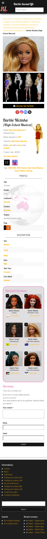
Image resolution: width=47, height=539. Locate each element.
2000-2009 (12, 168)
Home (5, 19)
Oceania (7, 202)
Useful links (8, 475)
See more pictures (11, 156)
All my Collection (15, 19)
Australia (7, 210)
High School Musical (16, 130)
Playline (22, 171)
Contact (7, 469)
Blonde (6, 245)
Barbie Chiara (40, 532)
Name (5, 423)
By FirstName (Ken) (11, 524)
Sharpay (29, 171)
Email (5, 433)
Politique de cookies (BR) (13, 486)
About (6, 472)
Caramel (7, 272)
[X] (29, 112)
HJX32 (6, 148)
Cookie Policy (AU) (10, 492)
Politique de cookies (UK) (13, 480)
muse (20, 145)
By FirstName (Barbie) (12, 521)
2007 (19, 137)
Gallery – (31, 521)
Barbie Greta (39, 521)
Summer (7, 280)
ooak (10, 145)
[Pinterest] (17, 112)
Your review (8, 408)
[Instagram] (21, 112)
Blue (5, 264)
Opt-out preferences (11, 483)
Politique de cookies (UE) (13, 477)
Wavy (6, 256)
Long (6, 250)
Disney (23, 168)
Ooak (17, 171)
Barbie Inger (39, 526)
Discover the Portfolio (25, 106)
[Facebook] (25, 112)
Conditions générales (12, 495)
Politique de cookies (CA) (13, 489)
